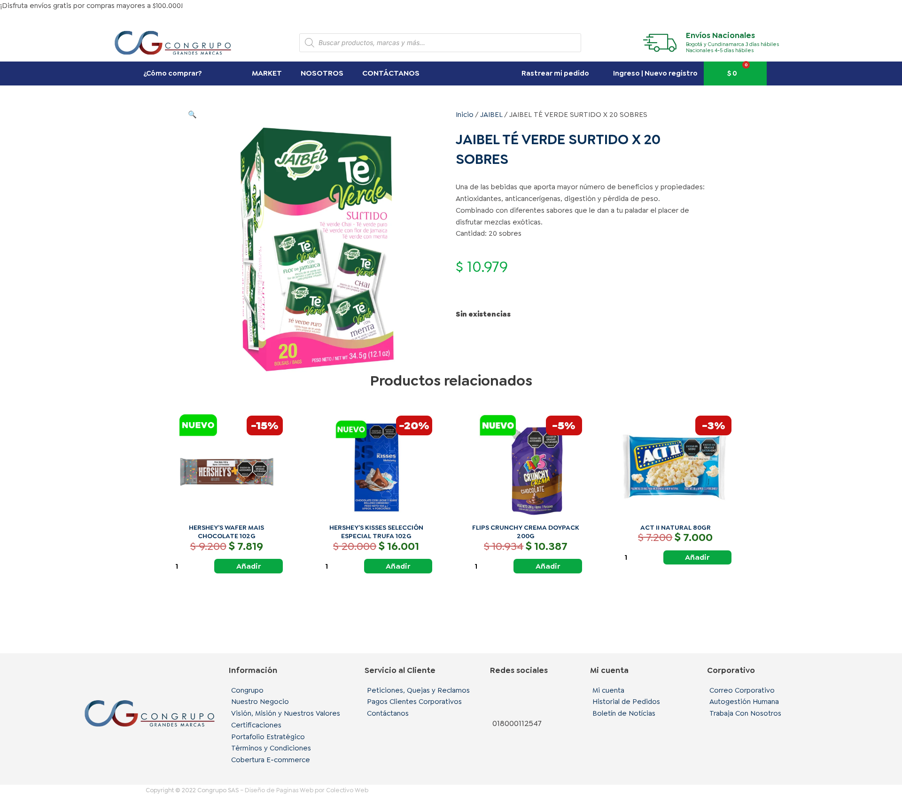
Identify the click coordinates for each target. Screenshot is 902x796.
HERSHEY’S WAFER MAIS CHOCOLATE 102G (226, 531)
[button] (192, 114)
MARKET (267, 73)
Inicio (465, 114)
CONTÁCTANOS (391, 73)
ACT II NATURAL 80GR (675, 527)
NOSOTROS (322, 73)
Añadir (248, 566)
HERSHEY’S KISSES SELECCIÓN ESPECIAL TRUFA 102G (376, 531)
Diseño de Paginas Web (279, 790)
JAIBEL (491, 114)
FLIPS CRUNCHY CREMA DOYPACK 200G (525, 531)
